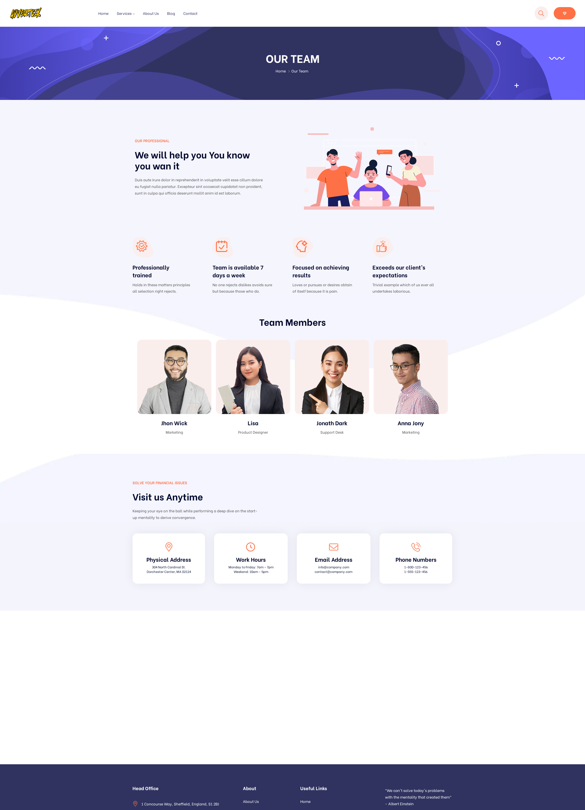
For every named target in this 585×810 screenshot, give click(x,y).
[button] (565, 13)
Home (103, 13)
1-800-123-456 (416, 566)
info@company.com (333, 566)
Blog (171, 13)
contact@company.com (333, 571)
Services (124, 13)
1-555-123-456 (416, 571)
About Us (151, 13)
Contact (190, 13)
